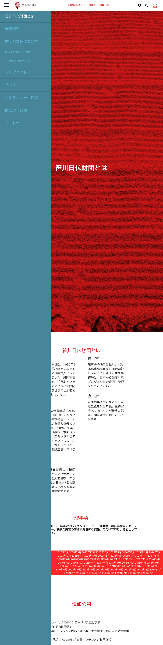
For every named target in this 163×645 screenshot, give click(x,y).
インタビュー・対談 (21, 97)
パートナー (14, 123)
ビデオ (10, 85)
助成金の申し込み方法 (18, 52)
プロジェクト (16, 72)
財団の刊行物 (16, 110)
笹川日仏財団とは (19, 16)
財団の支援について (21, 41)
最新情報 (12, 29)
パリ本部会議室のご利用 (19, 61)
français (155, 4)
